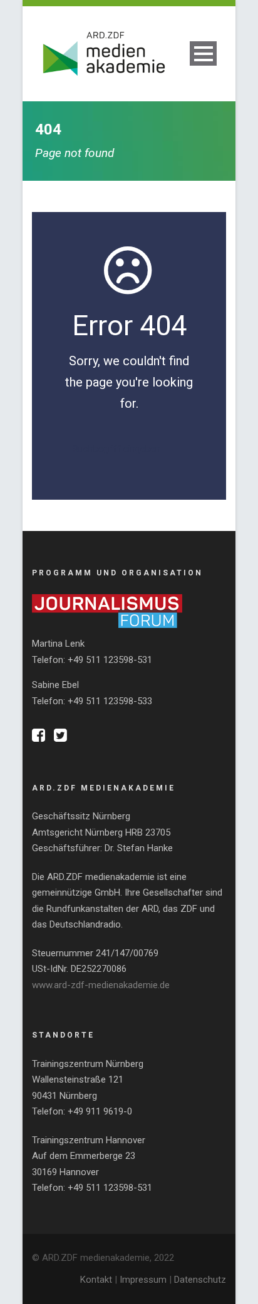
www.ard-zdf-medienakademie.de (101, 985)
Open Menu (203, 53)
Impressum (143, 1279)
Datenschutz (200, 1279)
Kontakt (96, 1279)
